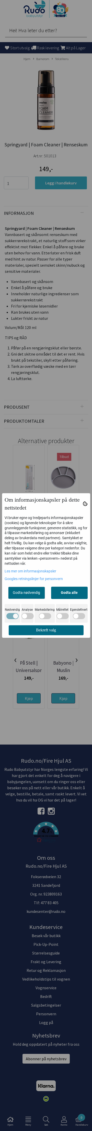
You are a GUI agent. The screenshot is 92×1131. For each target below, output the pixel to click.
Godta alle (69, 593)
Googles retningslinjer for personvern (34, 579)
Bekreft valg (46, 630)
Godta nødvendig (26, 593)
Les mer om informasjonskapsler (30, 571)
